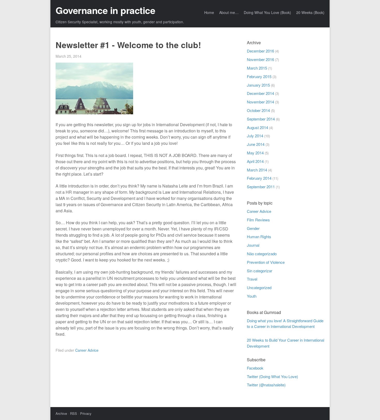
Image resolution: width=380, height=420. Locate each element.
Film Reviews (258, 219)
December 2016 (260, 51)
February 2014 (259, 178)
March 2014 (257, 169)
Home (209, 12)
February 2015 (259, 76)
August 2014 (257, 127)
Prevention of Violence (266, 262)
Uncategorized (259, 287)
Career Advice (86, 350)
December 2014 (260, 93)
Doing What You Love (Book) (267, 12)
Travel (252, 279)
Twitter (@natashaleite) (266, 384)
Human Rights (259, 236)
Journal (253, 245)
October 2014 (258, 110)
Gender (253, 228)
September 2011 (261, 186)
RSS (73, 413)
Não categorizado (262, 253)
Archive (61, 413)
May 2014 (255, 152)
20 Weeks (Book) (310, 12)
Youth (251, 296)
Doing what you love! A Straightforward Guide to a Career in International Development (285, 323)
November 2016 (260, 59)
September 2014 (261, 119)
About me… (229, 12)
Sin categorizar (259, 270)
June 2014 (255, 144)
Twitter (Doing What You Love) (272, 376)
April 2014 (255, 161)
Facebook (255, 368)
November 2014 (260, 101)
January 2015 (258, 85)
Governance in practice (105, 10)
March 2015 (257, 68)
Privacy (86, 413)
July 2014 (255, 135)
